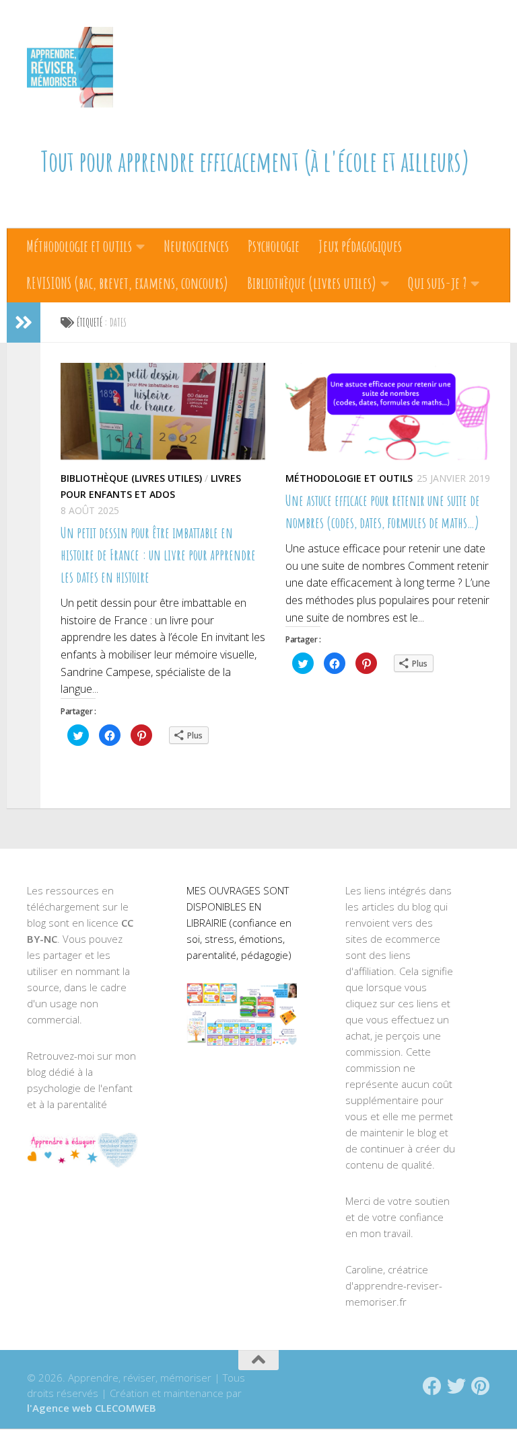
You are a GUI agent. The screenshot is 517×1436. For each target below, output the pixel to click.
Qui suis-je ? (437, 283)
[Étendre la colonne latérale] (23, 322)
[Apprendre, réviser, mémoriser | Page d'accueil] (70, 67)
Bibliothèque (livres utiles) (311, 283)
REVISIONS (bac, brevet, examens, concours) (127, 283)
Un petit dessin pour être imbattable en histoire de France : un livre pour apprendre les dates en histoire (158, 554)
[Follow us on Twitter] (456, 1386)
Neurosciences (196, 246)
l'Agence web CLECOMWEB (91, 1407)
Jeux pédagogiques (360, 246)
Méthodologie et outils (79, 246)
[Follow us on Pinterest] (480, 1386)
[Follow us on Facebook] (432, 1386)
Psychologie (274, 246)
